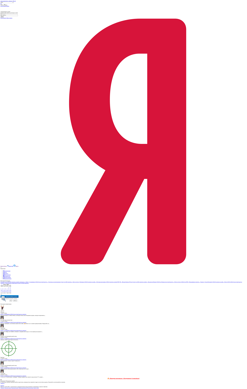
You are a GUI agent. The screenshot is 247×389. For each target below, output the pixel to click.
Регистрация (3, 6)
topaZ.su (2, 385)
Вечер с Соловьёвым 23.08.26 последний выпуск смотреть (13, 314)
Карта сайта (36, 387)
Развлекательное (14, 387)
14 (7, 290)
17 (1, 291)
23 (10, 291)
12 (4, 290)
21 (7, 291)
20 (5, 291)
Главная (2, 387)
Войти (7, 6)
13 (5, 290)
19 (4, 291)
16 (10, 290)
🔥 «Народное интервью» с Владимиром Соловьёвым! (123, 378)
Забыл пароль (9, 18)
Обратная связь (7, 387)
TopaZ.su (2, 383)
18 (2, 291)
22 (9, 291)
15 (9, 290)
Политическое (30, 387)
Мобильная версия (23, 387)
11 (2, 290)
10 (1, 290)
